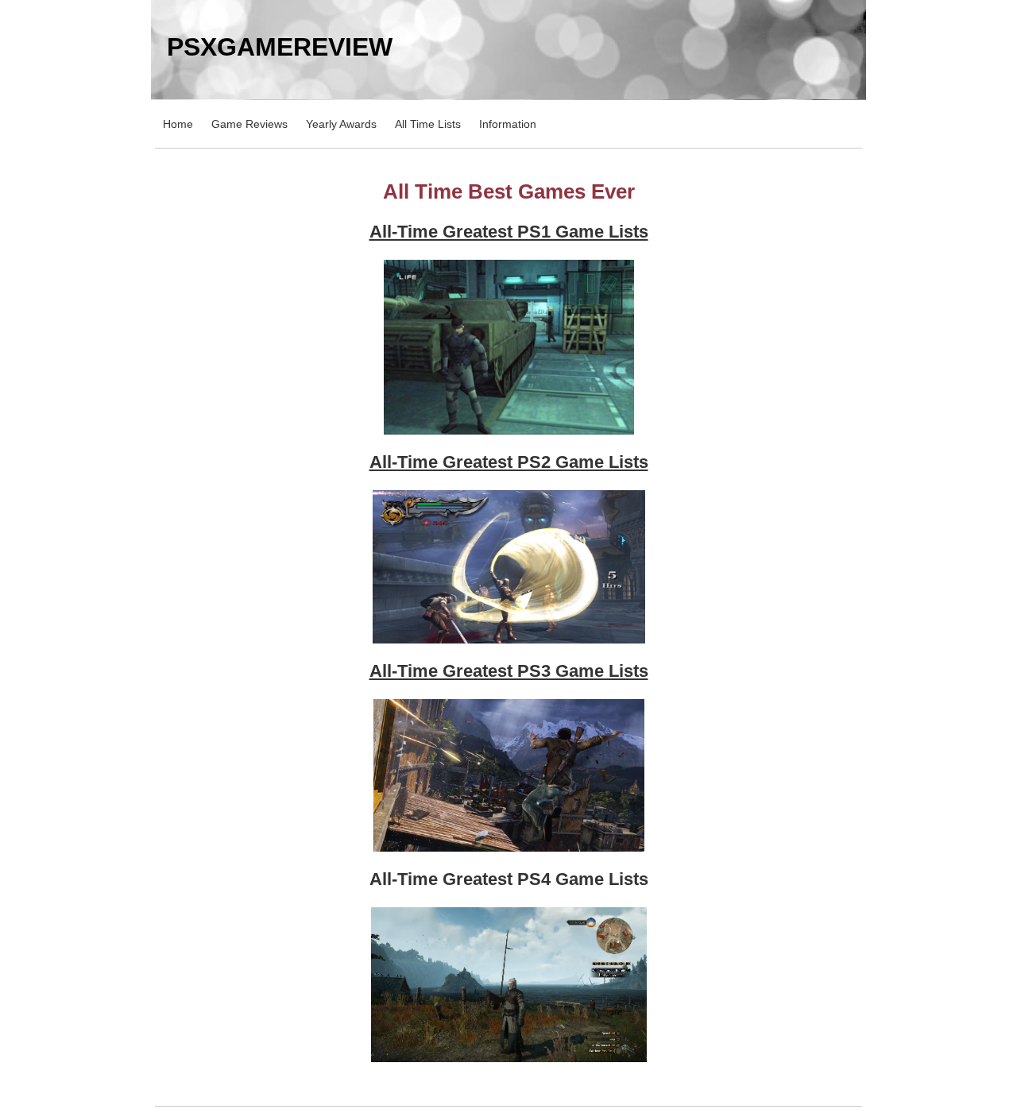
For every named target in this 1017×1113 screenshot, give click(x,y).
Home (178, 124)
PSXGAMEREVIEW (279, 47)
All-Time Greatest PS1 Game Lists (508, 232)
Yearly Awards (341, 124)
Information (507, 124)
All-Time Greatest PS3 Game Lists (508, 671)
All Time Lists (428, 124)
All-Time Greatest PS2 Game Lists (508, 462)
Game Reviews (249, 124)
